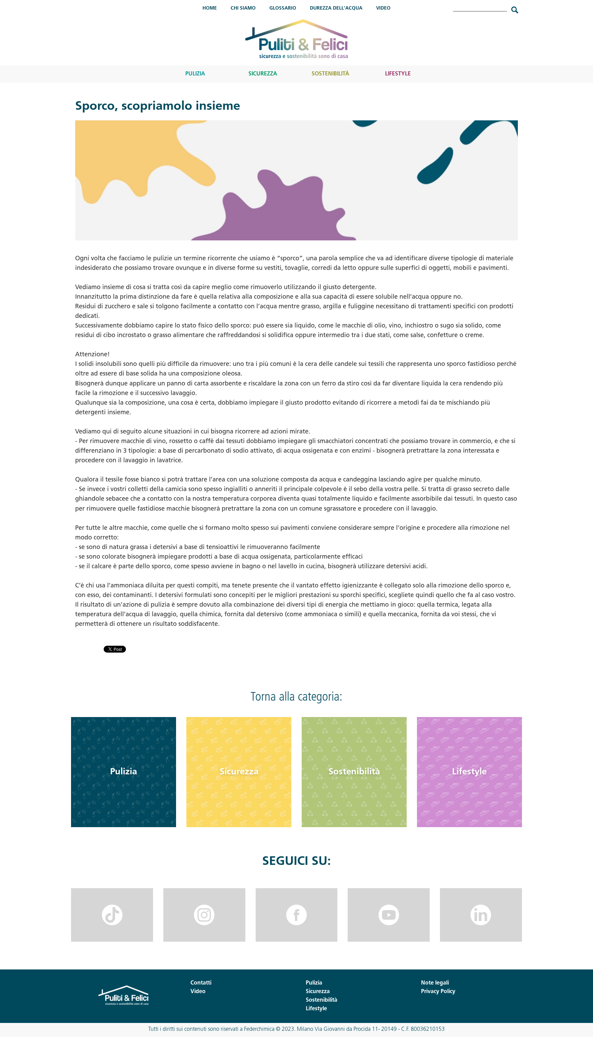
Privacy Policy (438, 991)
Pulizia (195, 74)
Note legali (435, 983)
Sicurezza (262, 74)
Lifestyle (398, 74)
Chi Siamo (243, 8)
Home (209, 8)
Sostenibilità (330, 74)
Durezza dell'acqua (336, 8)
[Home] (296, 38)
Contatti (200, 983)
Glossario (282, 8)
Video (383, 8)
